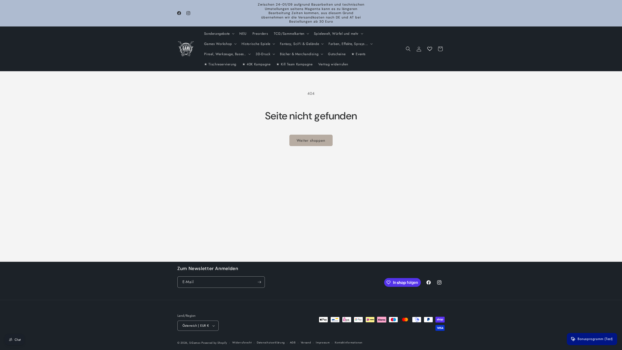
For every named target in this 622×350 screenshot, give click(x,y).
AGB (293, 342)
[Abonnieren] (259, 282)
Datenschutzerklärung (271, 342)
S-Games (194, 343)
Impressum (323, 342)
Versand (306, 342)
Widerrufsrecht (242, 342)
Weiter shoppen (311, 140)
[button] (218, 33)
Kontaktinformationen (349, 342)
